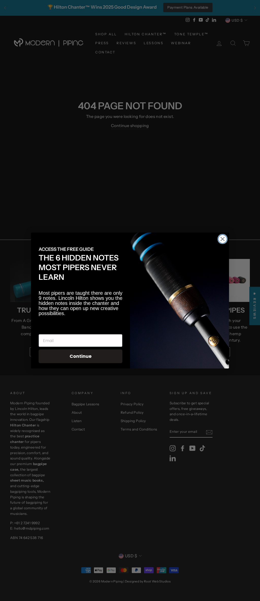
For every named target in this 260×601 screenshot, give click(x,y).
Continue (81, 356)
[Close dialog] (222, 239)
